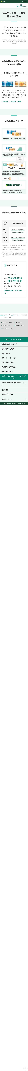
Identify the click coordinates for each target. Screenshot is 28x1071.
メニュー (24, 6)
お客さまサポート (7, 399)
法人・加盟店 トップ (7, 322)
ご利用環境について (19, 325)
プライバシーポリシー (7, 328)
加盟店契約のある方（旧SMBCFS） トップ (13, 384)
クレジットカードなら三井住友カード (6, 5)
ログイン (21, 6)
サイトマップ (18, 322)
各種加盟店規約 (5, 325)
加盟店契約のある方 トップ (9, 344)
